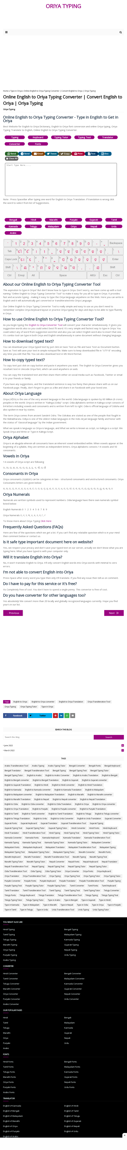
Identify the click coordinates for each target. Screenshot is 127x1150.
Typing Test (84, 137)
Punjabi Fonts (30, 881)
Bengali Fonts (95, 765)
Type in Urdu (42, 909)
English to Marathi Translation (18, 799)
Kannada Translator (72, 837)
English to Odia (11, 804)
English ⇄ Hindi (71, 1105)
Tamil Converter (77, 885)
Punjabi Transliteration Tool (91, 881)
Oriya (74, 226)
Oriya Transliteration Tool (99, 701)
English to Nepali (41, 799)
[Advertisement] (63, 60)
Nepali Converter (56, 861)
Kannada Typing (12, 842)
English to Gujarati (70, 780)
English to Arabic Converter (57, 775)
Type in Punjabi (114, 905)
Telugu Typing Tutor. (35, 900)
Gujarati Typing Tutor (35, 828)
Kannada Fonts (32, 837)
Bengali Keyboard (112, 765)
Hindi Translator (12, 833)
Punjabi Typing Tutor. (57, 885)
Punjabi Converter (12, 881)
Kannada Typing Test (32, 842)
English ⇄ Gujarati (72, 1121)
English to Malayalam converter (18, 794)
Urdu (113, 226)
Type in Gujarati (88, 900)
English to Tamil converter (33, 813)
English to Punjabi (40, 809)
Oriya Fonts (88, 871)
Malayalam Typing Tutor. (64, 852)
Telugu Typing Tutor (13, 900)
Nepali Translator (109, 861)
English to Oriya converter (43, 701)
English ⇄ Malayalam (13, 1116)
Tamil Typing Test (72, 890)
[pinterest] (55, 715)
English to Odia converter (33, 804)
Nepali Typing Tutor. (98, 866)
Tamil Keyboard (109, 885)
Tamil (114, 219)
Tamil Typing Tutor (92, 890)
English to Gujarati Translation (18, 785)
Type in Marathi (50, 905)
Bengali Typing (59, 770)
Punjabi (73, 219)
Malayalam (53, 226)
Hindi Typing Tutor (91, 833)
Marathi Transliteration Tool (56, 857)
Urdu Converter (71, 999)
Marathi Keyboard (12, 857)
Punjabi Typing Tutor (35, 885)
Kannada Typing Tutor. (78, 842)
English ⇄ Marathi (11, 1121)
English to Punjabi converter (64, 809)
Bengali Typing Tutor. (14, 775)
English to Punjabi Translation (93, 809)
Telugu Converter (111, 890)
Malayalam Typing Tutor (39, 852)
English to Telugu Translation (17, 818)
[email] (72, 715)
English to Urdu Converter (62, 818)
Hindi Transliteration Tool (34, 833)
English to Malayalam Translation (50, 794)
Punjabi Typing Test (13, 885)
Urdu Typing (83, 909)
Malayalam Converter (101, 842)
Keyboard (38, 137)
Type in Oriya (16, 91)
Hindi (33, 219)
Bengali (13, 219)
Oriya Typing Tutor (28, 706)
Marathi (53, 219)
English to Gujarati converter (94, 780)
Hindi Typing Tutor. (111, 833)
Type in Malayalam (31, 905)
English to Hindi (41, 785)
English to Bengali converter (17, 780)
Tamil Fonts (93, 885)
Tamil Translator (12, 890)
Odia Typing (36, 871)
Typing (14, 137)
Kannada (13, 226)
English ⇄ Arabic (10, 1136)
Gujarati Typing (96, 823)
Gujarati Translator (49, 823)
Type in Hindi (105, 900)
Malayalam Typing (108, 847)
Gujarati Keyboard (29, 823)
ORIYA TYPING (63, 6)
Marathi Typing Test (98, 857)
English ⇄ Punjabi (11, 1131)
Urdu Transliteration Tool (63, 909)
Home (6, 91)
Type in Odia (82, 905)
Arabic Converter (11, 1004)
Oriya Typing (9, 109)
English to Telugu (84, 813)
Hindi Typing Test (71, 833)
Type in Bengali (71, 900)
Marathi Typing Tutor (14, 861)
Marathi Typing (79, 857)
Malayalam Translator (55, 847)
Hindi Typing (54, 833)
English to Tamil (11, 813)
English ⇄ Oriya (10, 1126)
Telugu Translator (46, 895)
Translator (107, 137)
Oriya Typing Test (72, 876)
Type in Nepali (67, 905)
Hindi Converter (78, 828)
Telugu (33, 226)
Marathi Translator (32, 857)
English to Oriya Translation (71, 701)
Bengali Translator (13, 770)
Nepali (93, 226)
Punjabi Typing (114, 881)
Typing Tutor (61, 137)
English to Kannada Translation (68, 789)
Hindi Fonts (94, 828)
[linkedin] (61, 715)
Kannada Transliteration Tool (97, 837)
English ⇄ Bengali (11, 1110)
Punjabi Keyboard (48, 881)
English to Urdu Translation (89, 818)
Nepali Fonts (73, 861)
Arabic (13, 232)
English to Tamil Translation (61, 813)
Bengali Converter (77, 765)
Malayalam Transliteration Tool (82, 847)
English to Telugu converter (107, 813)
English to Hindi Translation (90, 785)
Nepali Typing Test (56, 866)
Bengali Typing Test (78, 770)
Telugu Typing (91, 895)
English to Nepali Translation (92, 799)
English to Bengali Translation (46, 780)
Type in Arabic (54, 900)
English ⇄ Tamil (71, 1110)
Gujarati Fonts (11, 823)
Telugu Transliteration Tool (70, 895)
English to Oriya (20, 701)
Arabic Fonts (9, 1092)
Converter (14, 143)
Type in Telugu (26, 909)
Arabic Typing (38, 765)
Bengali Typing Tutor (99, 770)
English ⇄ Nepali (72, 1126)
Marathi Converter (87, 852)
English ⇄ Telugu (72, 1116)
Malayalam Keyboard (32, 847)
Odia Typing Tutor (53, 871)
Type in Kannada (12, 905)
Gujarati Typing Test (13, 828)
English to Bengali (109, 775)
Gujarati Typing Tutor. (58, 828)
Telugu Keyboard (27, 895)
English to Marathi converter (100, 794)
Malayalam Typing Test (15, 852)
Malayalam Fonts (12, 847)
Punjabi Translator (67, 881)
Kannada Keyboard (50, 837)
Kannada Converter (13, 837)
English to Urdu (40, 818)
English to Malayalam (94, 789)
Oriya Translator (12, 876)
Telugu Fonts (10, 895)
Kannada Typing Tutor (54, 842)
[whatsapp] (66, 715)
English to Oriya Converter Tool (45, 324)
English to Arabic (34, 775)
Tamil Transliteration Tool (34, 890)
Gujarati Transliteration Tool (73, 823)
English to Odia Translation (59, 804)
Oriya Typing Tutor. (112, 876)
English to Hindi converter (63, 785)
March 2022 (64, 750)
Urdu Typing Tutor (101, 909)
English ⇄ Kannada (12, 1105)
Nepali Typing (38, 866)
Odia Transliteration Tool (16, 871)
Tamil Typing (55, 890)
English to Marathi (76, 794)
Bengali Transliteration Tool (37, 770)
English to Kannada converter (38, 789)
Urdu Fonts (69, 1087)
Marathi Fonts (105, 852)
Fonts (38, 143)
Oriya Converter (72, 871)
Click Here (46, 520)
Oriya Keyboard (104, 871)
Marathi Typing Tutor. (36, 861)
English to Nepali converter (64, 799)
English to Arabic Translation (85, 775)
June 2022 (64, 745)
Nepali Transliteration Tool (16, 866)
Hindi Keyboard (110, 828)
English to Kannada (13, 789)
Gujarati (94, 219)
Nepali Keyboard (90, 861)
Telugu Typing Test (110, 895)
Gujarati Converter (113, 818)
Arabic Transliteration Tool (16, 765)
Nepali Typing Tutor (76, 866)
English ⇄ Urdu (71, 1131)
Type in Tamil (10, 909)
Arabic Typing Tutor (56, 765)
